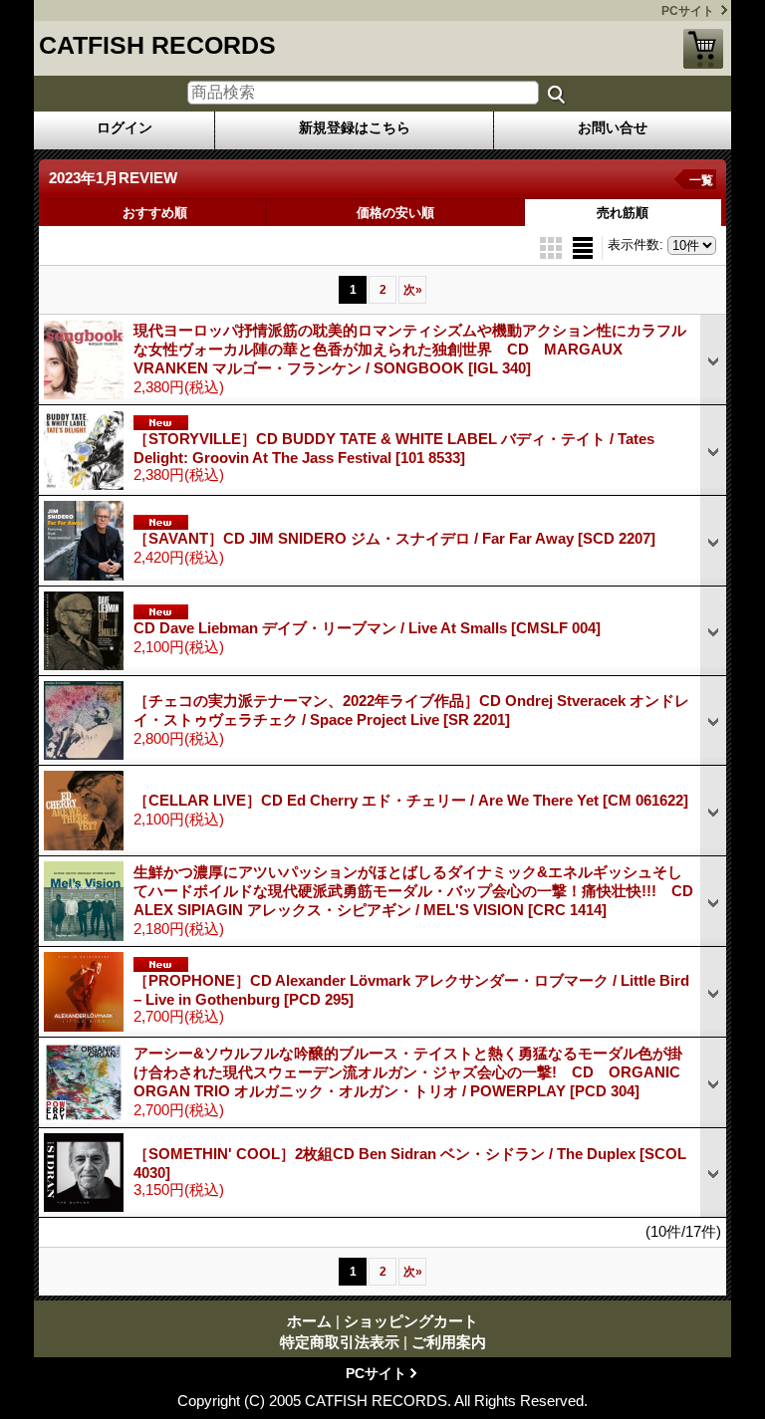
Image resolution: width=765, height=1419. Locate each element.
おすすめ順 (155, 212)
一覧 (701, 180)
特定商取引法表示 (339, 1341)
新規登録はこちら (354, 127)
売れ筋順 (622, 212)
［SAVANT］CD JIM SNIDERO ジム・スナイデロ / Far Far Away (394, 538)
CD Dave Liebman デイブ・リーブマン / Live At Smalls (367, 627)
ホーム (309, 1320)
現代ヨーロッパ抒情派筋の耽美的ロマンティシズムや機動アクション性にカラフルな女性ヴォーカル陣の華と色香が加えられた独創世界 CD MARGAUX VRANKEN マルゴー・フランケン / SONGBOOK (409, 349)
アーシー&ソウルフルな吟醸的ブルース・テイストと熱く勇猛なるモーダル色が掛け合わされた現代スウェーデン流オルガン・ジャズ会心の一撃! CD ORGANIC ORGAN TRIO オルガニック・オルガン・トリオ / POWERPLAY (407, 1072)
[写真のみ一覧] (553, 246)
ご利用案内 (448, 1341)
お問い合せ (612, 127)
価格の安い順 (395, 212)
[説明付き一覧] (583, 246)
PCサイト (687, 11)
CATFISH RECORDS (157, 45)
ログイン (124, 127)
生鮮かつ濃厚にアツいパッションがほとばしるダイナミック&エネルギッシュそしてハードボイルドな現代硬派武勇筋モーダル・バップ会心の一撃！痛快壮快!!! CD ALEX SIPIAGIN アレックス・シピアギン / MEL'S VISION (420, 890)
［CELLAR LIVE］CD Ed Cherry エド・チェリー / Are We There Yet (410, 800)
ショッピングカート (703, 49)
